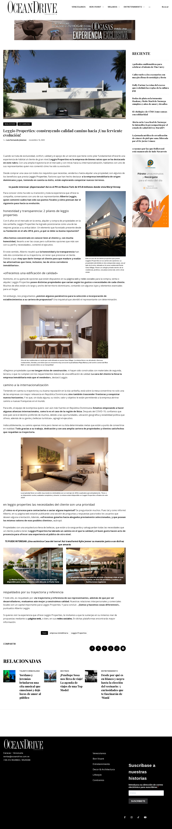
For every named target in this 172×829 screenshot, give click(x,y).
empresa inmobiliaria (59, 633)
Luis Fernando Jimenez (16, 140)
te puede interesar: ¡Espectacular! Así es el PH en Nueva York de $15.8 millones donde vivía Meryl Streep (64, 186)
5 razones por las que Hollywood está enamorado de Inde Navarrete (149, 150)
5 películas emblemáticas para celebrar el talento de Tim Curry (148, 65)
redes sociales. (64, 618)
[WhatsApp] (110, 648)
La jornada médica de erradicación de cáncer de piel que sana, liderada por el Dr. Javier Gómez (150, 138)
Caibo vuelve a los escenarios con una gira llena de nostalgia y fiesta (149, 76)
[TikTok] (138, 817)
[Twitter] (98, 648)
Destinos (64, 671)
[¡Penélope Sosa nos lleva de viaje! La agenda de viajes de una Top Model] (50, 676)
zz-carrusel (24, 124)
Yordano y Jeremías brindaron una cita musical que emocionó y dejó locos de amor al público (30, 686)
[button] (165, 7)
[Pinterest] (104, 648)
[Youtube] (145, 817)
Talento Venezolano (29, 671)
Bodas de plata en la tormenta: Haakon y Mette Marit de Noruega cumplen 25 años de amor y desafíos (149, 101)
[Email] (117, 648)
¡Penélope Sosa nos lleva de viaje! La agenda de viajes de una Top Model (71, 682)
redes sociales (88, 278)
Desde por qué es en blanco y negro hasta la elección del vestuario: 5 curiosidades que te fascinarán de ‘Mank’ (112, 686)
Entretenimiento (109, 671)
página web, (35, 618)
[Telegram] (123, 648)
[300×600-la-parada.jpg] (150, 229)
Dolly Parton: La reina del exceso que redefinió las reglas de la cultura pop (150, 88)
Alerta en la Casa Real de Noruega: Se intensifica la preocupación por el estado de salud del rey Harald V (150, 125)
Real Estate (10, 124)
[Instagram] (131, 817)
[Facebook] (92, 648)
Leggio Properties (38, 176)
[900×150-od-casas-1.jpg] (74, 42)
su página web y (71, 278)
